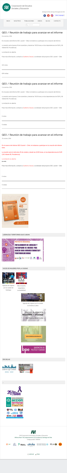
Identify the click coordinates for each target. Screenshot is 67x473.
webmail (31, 454)
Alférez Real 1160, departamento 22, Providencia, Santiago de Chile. (33, 437)
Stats (38, 454)
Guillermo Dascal (28, 56)
